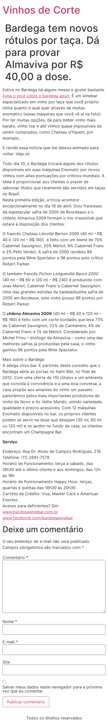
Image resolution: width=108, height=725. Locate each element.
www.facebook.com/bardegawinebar (38, 517)
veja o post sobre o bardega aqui (36, 95)
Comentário (15, 557)
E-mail (10, 642)
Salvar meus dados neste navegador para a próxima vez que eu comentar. (52, 689)
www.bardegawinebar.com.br (30, 511)
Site (6, 662)
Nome (10, 621)
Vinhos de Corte (41, 10)
